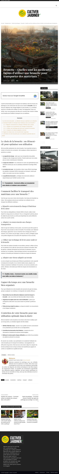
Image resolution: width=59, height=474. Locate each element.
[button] (56, 5)
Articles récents (11, 354)
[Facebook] (2, 387)
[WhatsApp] (13, 387)
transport (25, 380)
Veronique (43, 168)
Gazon (43, 157)
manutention (13, 380)
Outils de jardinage (16, 23)
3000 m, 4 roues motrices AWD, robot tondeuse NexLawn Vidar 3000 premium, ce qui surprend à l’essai (48, 163)
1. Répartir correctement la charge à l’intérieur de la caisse (18, 124)
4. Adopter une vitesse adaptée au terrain (14, 130)
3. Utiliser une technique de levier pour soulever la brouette (19, 128)
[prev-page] (41, 143)
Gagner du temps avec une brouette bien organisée (15, 132)
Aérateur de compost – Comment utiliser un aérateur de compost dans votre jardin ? (9, 398)
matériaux (19, 380)
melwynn (12, 358)
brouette (7, 380)
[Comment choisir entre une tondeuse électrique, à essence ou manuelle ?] (32, 414)
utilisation (30, 380)
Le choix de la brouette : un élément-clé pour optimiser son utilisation (19, 121)
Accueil (2, 23)
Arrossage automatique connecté (50, 127)
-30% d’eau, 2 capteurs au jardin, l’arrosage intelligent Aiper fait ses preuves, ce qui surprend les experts (52, 123)
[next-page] (44, 143)
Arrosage (47, 137)
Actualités (43, 97)
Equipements (8, 23)
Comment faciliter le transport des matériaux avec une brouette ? (18, 122)
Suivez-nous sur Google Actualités (14, 95)
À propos (4, 354)
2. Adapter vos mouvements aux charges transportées (17, 126)
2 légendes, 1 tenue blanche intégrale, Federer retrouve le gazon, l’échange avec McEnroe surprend (48, 93)
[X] (6, 387)
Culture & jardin (26, 360)
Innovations (48, 107)
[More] (37, 88)
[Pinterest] (9, 387)
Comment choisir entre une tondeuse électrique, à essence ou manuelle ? (32, 421)
